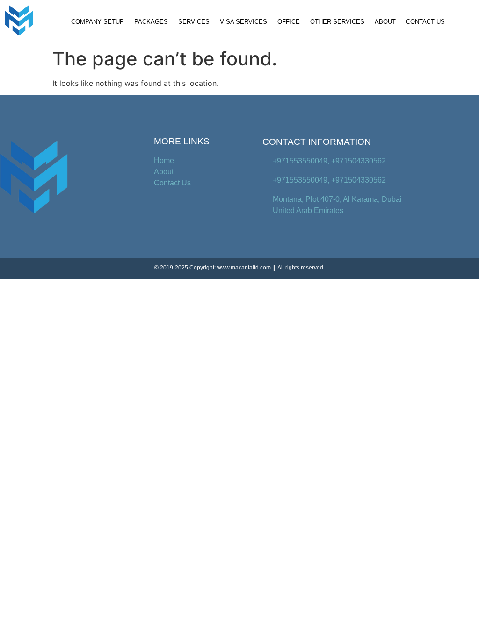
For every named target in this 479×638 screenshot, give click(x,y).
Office (288, 21)
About (385, 21)
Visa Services (243, 21)
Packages (151, 21)
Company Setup (97, 21)
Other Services (337, 21)
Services (194, 21)
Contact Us (425, 21)
